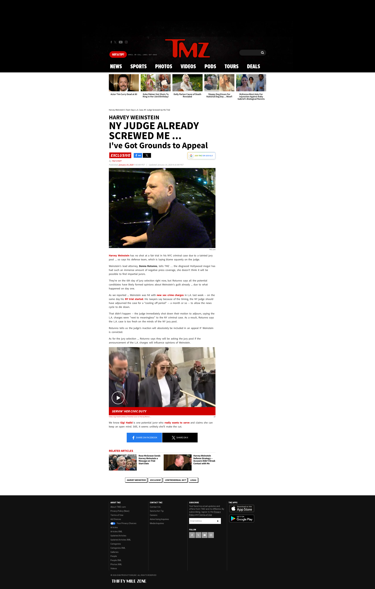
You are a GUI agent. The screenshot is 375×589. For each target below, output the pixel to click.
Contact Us (155, 507)
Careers (153, 515)
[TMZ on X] (116, 42)
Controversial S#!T (175, 480)
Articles (114, 527)
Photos (163, 66)
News (116, 66)
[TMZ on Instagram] (126, 42)
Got (118, 55)
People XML (115, 560)
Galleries (114, 552)
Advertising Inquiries (159, 519)
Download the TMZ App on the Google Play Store (241, 518)
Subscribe (218, 521)
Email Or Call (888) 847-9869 (142, 55)
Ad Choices (115, 519)
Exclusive (155, 480)
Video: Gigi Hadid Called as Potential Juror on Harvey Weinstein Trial (130, 417)
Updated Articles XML (120, 540)
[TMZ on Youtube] (121, 42)
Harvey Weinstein (136, 480)
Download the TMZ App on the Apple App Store (241, 508)
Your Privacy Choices (126, 523)
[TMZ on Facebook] (111, 42)
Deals (253, 66)
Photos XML (116, 564)
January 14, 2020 (126, 164)
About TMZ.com (118, 507)
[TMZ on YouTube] (205, 535)
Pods (210, 66)
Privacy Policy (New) (119, 511)
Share (146, 437)
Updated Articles (118, 535)
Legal (193, 480)
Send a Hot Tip (157, 511)
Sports (138, 66)
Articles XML (116, 531)
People (113, 556)
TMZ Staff (116, 160)
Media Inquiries (157, 523)
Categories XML (117, 548)
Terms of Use (116, 515)
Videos (188, 66)
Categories (115, 544)
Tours (231, 66)
